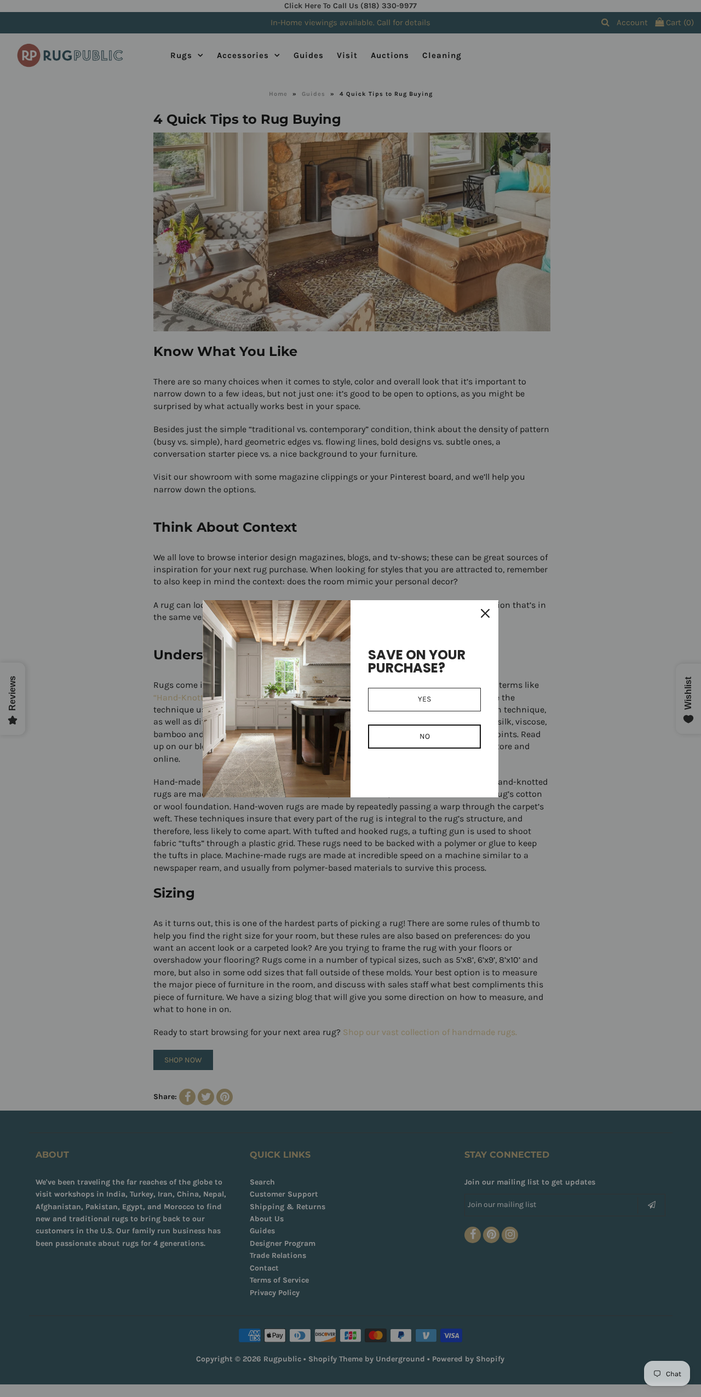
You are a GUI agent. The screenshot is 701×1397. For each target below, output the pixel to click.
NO (425, 736)
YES (424, 699)
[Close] (485, 613)
